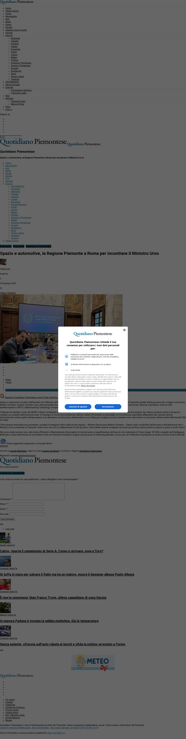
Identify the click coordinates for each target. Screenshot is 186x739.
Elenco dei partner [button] (88, 385)
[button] (93, 370)
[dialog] (93, 370)
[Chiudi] (124, 330)
